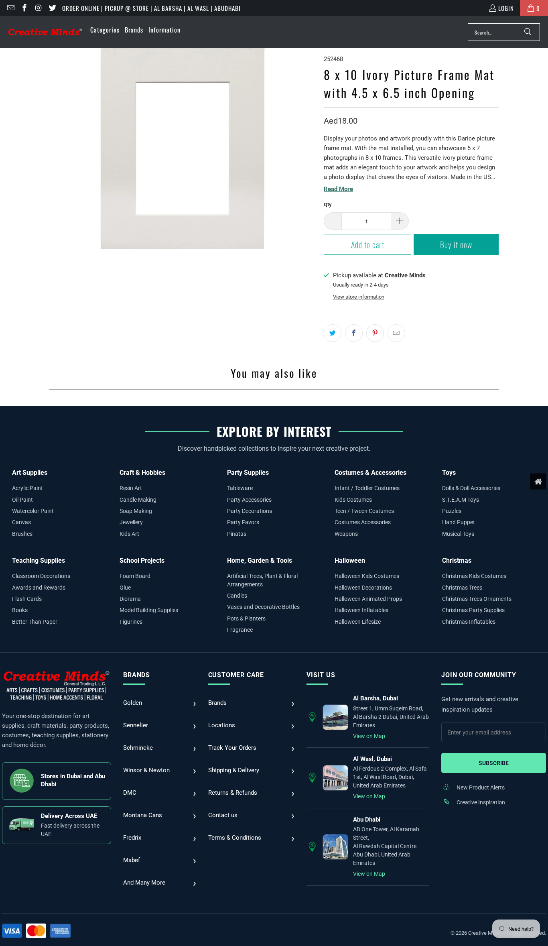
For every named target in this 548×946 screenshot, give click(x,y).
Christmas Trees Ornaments (476, 599)
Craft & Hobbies (142, 472)
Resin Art (131, 488)
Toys (449, 472)
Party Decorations (249, 511)
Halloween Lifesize (358, 621)
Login (506, 8)
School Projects (142, 560)
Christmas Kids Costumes (474, 576)
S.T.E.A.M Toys (460, 499)
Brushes (22, 534)
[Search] (528, 32)
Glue (125, 587)
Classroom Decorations (41, 576)
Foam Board (135, 576)
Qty (328, 204)
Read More (338, 189)
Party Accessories (249, 499)
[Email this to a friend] (396, 333)
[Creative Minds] (45, 32)
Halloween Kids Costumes (367, 576)
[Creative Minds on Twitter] (52, 8)
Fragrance (240, 630)
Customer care (236, 675)
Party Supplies (248, 472)
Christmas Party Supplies (473, 610)
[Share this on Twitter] (332, 333)
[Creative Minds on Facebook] (24, 8)
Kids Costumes (353, 499)
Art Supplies (29, 472)
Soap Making (136, 511)
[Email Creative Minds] (10, 8)
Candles (237, 595)
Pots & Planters (246, 618)
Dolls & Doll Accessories (471, 488)
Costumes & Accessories (370, 472)
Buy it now (456, 244)
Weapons (346, 534)
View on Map (369, 736)
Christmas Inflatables (468, 621)
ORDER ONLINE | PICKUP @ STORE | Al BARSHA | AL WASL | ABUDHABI (151, 8)
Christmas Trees (462, 587)
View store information (358, 297)
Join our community (478, 675)
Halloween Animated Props (368, 599)
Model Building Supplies (149, 610)
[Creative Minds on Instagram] (38, 8)
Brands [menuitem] (134, 30)
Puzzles (451, 511)
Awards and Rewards (38, 587)
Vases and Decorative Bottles (263, 607)
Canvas (21, 522)
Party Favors (243, 522)
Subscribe (494, 763)
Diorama (130, 599)
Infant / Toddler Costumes (367, 488)
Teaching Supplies (38, 560)
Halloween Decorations (363, 587)
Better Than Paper (34, 621)
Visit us (320, 675)
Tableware (240, 488)
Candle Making (138, 499)
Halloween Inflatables (361, 610)
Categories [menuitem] (105, 30)
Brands (136, 675)
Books (20, 610)
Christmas (456, 560)
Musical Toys (458, 534)
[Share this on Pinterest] (375, 333)
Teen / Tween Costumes (364, 511)
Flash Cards (27, 599)
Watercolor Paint (33, 511)
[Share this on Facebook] (354, 333)
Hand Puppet (458, 522)
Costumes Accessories (363, 522)
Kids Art (129, 534)
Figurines (131, 621)
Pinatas (236, 534)
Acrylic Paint (27, 488)
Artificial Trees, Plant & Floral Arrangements (262, 580)
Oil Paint (22, 499)
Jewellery (131, 522)
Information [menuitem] (164, 30)
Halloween (350, 560)
